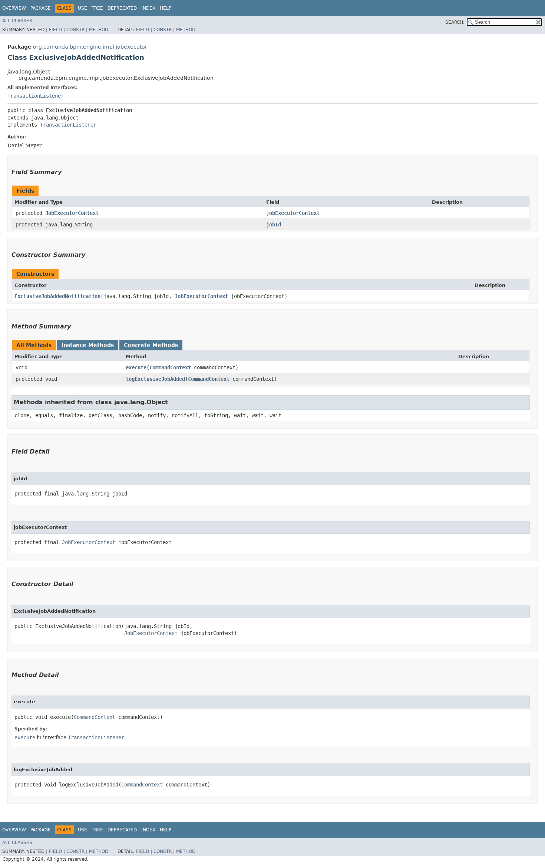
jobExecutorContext (293, 213)
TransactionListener (35, 96)
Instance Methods (88, 345)
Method (98, 29)
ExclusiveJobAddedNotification (57, 296)
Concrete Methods (151, 345)
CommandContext (170, 367)
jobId (273, 225)
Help (165, 8)
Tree (97, 8)
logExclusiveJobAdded (155, 379)
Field (55, 29)
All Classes (17, 20)
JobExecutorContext (72, 213)
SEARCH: (455, 22)
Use (82, 8)
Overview (14, 8)
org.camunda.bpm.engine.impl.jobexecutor (90, 47)
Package (40, 8)
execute (136, 367)
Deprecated (122, 8)
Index (148, 8)
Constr (75, 29)
